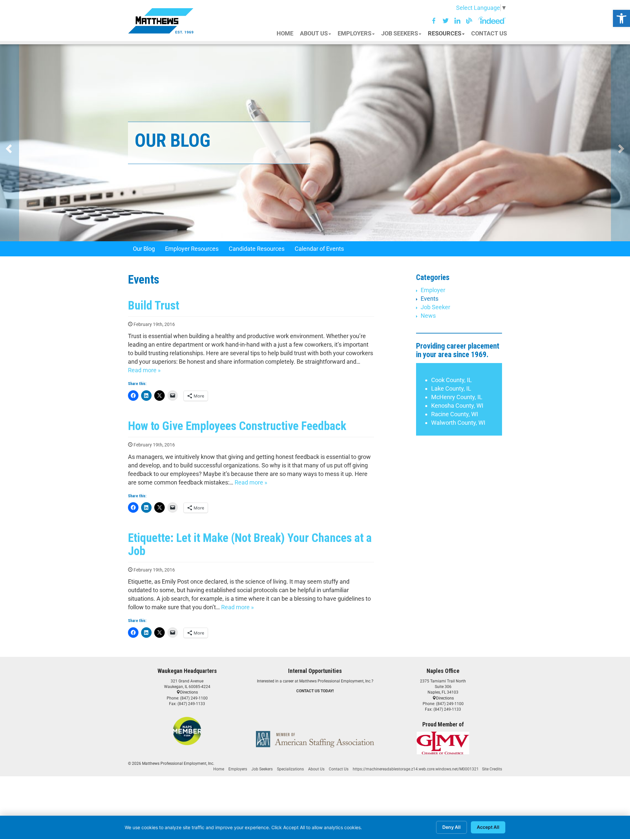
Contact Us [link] (338, 769)
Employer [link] (433, 290)
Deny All (451, 827)
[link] (621, 18)
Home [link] (218, 769)
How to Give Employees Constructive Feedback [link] (237, 426)
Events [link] (429, 298)
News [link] (428, 315)
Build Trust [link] (153, 305)
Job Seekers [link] (262, 769)
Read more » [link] (144, 370)
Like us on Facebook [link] (434, 20)
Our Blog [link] (469, 20)
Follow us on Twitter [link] (445, 20)
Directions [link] (189, 692)
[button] (477, 6)
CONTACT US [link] (489, 33)
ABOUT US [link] (314, 33)
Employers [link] (237, 769)
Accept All (488, 827)
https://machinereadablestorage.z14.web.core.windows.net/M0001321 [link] (416, 769)
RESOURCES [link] (444, 33)
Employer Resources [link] (192, 248)
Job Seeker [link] (435, 307)
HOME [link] (285, 33)
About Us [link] (316, 769)
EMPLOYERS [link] (354, 33)
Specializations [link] (290, 769)
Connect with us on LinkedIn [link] (457, 20)
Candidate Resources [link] (256, 248)
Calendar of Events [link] (319, 248)
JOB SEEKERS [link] (399, 33)
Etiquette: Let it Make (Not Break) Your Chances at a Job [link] (250, 544)
